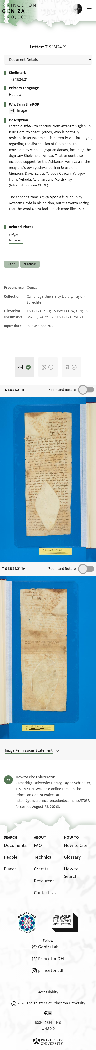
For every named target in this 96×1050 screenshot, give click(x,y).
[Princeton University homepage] (48, 1042)
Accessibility (48, 992)
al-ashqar (30, 264)
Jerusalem (16, 240)
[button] (19, 13)
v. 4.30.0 (48, 1028)
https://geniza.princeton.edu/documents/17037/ (53, 800)
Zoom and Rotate (62, 390)
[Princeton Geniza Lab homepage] (31, 922)
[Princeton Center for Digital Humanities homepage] (64, 922)
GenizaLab (48, 947)
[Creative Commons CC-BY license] (48, 1014)
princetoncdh (51, 970)
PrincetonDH (51, 959)
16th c (11, 264)
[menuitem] (15, 845)
